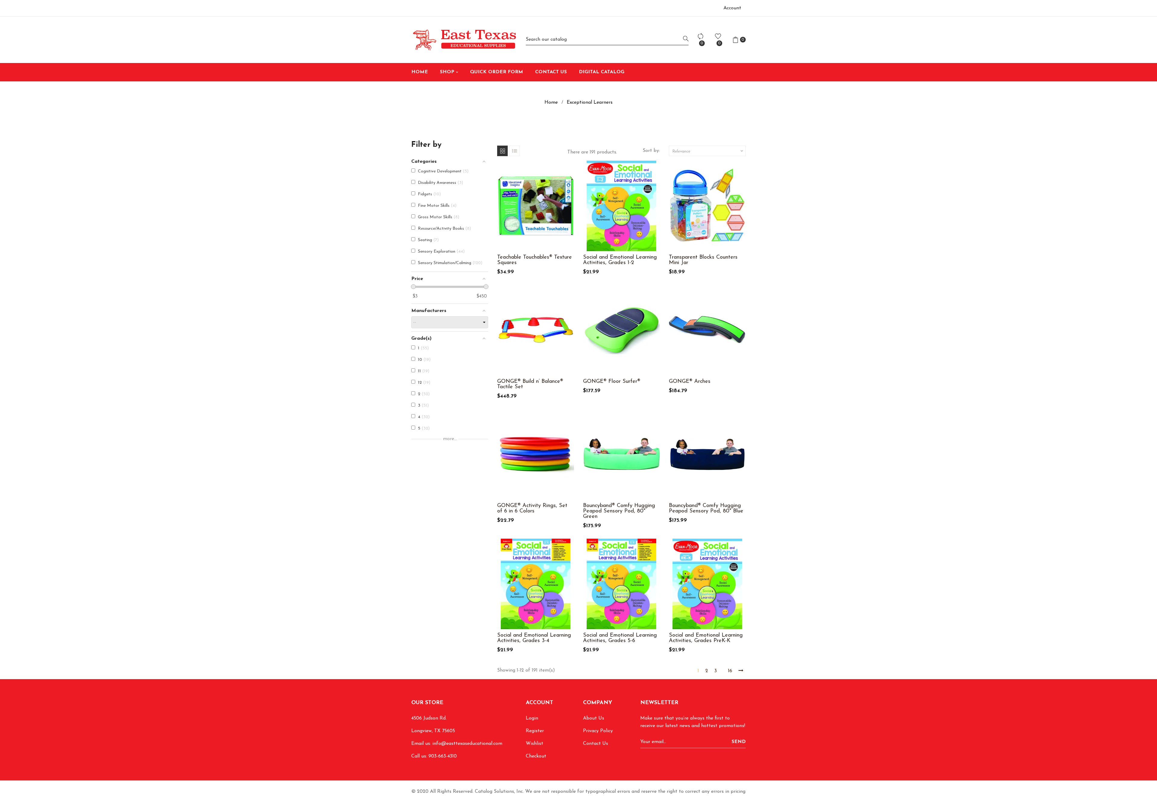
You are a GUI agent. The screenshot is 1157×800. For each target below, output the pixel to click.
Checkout (536, 756)
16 (730, 671)
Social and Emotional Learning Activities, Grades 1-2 (620, 260)
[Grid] (502, 151)
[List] (514, 151)
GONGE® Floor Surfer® (611, 381)
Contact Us (595, 743)
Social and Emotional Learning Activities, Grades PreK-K (706, 638)
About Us (593, 718)
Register (535, 731)
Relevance (708, 151)
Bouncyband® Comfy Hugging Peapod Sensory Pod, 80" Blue (706, 508)
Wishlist (534, 743)
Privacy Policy (598, 731)
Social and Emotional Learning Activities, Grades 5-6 (620, 638)
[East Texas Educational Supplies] (464, 40)
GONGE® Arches (689, 381)
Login (532, 718)
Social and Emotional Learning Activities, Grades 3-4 (534, 638)
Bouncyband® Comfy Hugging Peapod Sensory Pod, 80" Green (619, 511)
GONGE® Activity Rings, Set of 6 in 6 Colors (532, 508)
